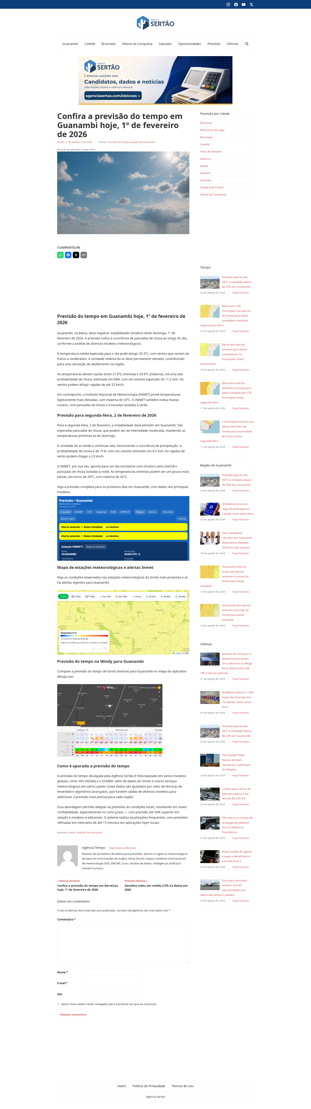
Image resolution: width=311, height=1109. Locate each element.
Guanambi (70, 44)
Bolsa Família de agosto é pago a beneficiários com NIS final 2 (237, 856)
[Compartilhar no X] (76, 255)
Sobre (121, 1086)
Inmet (72, 832)
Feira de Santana (211, 151)
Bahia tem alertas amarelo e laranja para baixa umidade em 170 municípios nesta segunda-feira (225, 392)
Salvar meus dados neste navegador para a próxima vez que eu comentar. (109, 1004)
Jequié (204, 166)
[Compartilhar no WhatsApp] (60, 255)
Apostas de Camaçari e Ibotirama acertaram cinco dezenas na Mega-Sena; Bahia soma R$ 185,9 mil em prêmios (226, 663)
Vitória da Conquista (137, 44)
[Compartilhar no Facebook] (68, 255)
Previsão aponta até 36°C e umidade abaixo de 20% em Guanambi (237, 282)
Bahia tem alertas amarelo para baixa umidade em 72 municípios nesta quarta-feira (223, 354)
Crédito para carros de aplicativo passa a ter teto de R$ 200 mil (236, 793)
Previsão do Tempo (118, 142)
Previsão (213, 44)
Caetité (90, 44)
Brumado (109, 44)
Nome (62, 972)
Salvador (165, 44)
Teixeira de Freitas (212, 187)
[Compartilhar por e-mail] (84, 255)
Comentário (66, 919)
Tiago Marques (240, 292)
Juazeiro (205, 173)
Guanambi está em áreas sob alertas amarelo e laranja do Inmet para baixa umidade (224, 576)
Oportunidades (189, 44)
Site (59, 994)
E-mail (62, 983)
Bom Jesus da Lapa (212, 130)
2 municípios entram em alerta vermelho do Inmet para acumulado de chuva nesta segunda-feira (226, 431)
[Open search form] (247, 43)
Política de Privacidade (148, 1086)
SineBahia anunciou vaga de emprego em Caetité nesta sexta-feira (237, 508)
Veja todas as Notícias (122, 848)
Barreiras (206, 123)
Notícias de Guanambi (89, 832)
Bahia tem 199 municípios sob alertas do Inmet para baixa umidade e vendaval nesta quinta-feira (225, 315)
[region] (123, 284)
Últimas (232, 44)
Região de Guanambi (143, 142)
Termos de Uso (183, 1086)
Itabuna (205, 159)
